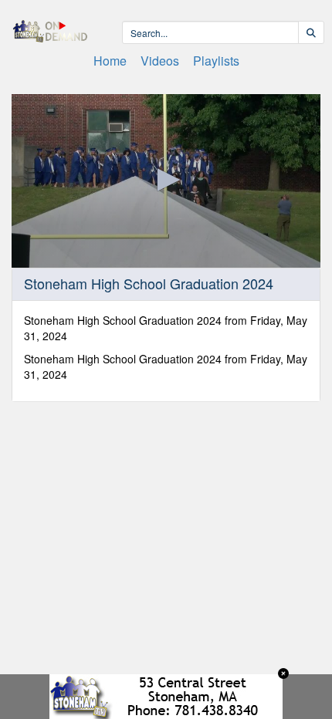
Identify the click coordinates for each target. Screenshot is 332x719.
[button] (166, 180)
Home (110, 60)
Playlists (216, 60)
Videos (160, 60)
